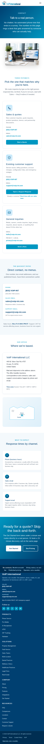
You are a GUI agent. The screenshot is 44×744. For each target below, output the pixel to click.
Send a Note (22, 247)
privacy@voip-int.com (14, 240)
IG (20, 608)
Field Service (6, 649)
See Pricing (30, 548)
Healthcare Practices (8, 667)
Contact (4, 718)
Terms (10, 737)
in (3, 608)
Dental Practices (7, 660)
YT (8, 608)
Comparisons (6, 711)
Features (5, 691)
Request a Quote (7, 726)
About (4, 684)
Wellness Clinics (7, 664)
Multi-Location (6, 657)
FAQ (3, 708)
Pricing (4, 687)
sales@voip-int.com (13, 136)
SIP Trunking (6, 633)
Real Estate (5, 675)
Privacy (5, 737)
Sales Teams (6, 653)
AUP (25, 737)
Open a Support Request (22, 192)
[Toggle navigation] (40, 3)
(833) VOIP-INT (11, 130)
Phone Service (6, 618)
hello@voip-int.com (13, 234)
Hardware (5, 636)
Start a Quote (22, 142)
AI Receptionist (7, 626)
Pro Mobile (5, 622)
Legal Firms (5, 671)
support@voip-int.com (14, 185)
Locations (5, 715)
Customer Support (7, 722)
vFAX (4, 629)
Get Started (13, 548)
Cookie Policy (18, 737)
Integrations (5, 695)
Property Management (9, 646)
